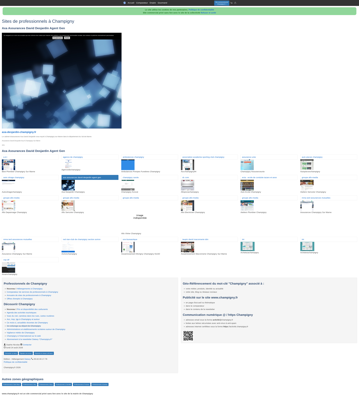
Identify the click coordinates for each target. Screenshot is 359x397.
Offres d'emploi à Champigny (20, 299)
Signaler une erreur (26, 353)
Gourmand (162, 3)
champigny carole (131, 177)
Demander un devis (11, 353)
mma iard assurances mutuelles (316, 198)
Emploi (153, 3)
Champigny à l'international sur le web (24, 336)
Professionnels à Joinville (63, 384)
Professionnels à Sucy (46, 384)
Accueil (131, 3)
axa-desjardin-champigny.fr (19, 132)
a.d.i (5, 157)
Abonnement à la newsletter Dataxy (29, 339)
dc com (185, 177)
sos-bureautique (130, 239)
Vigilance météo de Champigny (21, 333)
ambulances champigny (133, 157)
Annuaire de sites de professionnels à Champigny (29, 295)
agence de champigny (73, 157)
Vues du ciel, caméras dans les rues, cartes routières (30, 316)
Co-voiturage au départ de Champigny (24, 326)
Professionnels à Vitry (29, 384)
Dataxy (27, 359)
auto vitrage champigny (13, 177)
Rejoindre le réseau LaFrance (44, 353)
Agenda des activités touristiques (21, 313)
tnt (243, 239)
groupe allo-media (310, 177)
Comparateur (142, 3)
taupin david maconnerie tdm (195, 239)
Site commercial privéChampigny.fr (221, 3)
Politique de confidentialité (201, 10)
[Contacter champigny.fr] (235, 3)
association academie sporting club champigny (203, 157)
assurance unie (249, 157)
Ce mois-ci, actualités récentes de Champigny (27, 323)
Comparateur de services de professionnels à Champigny (32, 292)
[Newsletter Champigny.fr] (231, 3)
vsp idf (6, 260)
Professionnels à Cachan (100, 384)
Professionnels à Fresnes (81, 384)
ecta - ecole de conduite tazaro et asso (259, 177)
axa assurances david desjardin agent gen (82, 177)
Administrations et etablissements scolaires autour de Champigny (36, 329)
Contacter (27, 345)
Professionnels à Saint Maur (11, 384)
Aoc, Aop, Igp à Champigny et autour (23, 319)
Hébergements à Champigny (30, 289)
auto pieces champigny (312, 157)
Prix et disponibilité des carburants (32, 309)
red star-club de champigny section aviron (82, 239)
